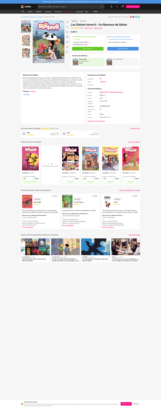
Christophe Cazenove (116, 92)
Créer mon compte (133, 6)
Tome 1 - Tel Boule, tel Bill (29, 217)
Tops (86, 11)
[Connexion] (117, 6)
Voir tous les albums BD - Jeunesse (129, 190)
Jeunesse (48, 11)
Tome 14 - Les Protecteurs (109, 221)
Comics (30, 11)
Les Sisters (39, 17)
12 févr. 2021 (96, 133)
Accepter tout (126, 404)
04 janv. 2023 (55, 133)
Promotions (58, 11)
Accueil (23, 17)
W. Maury (32, 176)
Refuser (136, 404)
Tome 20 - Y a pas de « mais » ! (70, 223)
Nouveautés (79, 11)
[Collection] (111, 6)
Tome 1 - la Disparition (108, 217)
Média (96, 11)
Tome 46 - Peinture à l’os (29, 225)
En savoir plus (114, 2)
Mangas (38, 11)
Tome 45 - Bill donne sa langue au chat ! (33, 223)
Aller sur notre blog (134, 235)
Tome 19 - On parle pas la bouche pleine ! (74, 221)
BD (23, 11)
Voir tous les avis (135, 128)
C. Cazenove (26, 176)
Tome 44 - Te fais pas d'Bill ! (30, 221)
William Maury (104, 92)
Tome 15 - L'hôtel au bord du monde (112, 223)
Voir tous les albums (134, 142)
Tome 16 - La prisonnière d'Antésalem (113, 225)
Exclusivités (68, 11)
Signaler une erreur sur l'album (96, 121)
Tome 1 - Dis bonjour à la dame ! (71, 215)
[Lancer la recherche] (102, 6)
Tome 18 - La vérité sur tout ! (70, 219)
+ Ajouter (33, 91)
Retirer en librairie (123, 48)
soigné (85, 44)
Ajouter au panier (88, 48)
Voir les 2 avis (88, 28)
